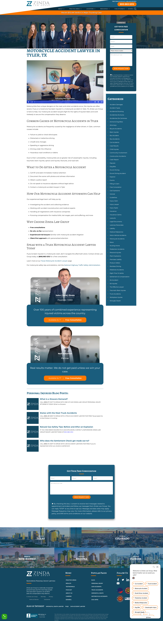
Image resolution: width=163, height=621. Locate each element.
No (78, 315)
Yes (84, 315)
